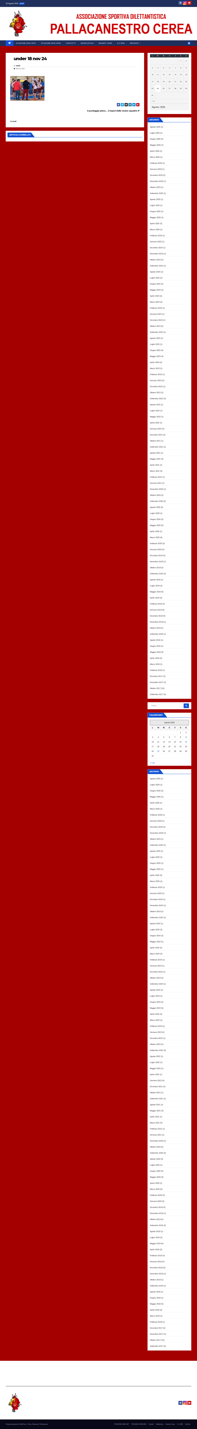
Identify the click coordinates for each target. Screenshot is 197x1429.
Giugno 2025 (155, 211)
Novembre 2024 (156, 254)
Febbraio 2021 (156, 477)
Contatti (71, 43)
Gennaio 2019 (156, 610)
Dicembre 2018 (156, 616)
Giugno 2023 (155, 350)
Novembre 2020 (156, 489)
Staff (18, 66)
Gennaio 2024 (156, 314)
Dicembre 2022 (156, 386)
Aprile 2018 (154, 658)
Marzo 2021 (155, 471)
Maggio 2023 (155, 356)
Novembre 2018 (156, 622)
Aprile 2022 (154, 423)
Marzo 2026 (155, 157)
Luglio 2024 (155, 278)
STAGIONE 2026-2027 (26, 43)
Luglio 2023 (155, 344)
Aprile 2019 (154, 598)
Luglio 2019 (155, 586)
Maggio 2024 (155, 290)
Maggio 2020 (155, 525)
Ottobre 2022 (155, 393)
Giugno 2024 (155, 284)
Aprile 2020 (154, 531)
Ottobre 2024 (155, 260)
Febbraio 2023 (156, 374)
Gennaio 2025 (156, 242)
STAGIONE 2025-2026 (51, 43)
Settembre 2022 (156, 399)
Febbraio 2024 (156, 308)
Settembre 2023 (156, 332)
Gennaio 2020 (156, 549)
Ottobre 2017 (155, 688)
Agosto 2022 (155, 405)
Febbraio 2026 (156, 163)
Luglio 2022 (155, 411)
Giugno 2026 (155, 139)
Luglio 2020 (155, 513)
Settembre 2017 (156, 694)
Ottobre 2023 (155, 326)
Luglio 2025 (155, 205)
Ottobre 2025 (155, 187)
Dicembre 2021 (156, 435)
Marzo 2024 (155, 302)
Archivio (134, 43)
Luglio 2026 (155, 133)
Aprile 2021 (154, 465)
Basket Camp (105, 43)
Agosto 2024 (155, 272)
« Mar (153, 101)
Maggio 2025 (155, 217)
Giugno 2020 (155, 519)
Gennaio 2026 (156, 169)
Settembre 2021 (156, 447)
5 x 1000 (121, 43)
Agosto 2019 (155, 580)
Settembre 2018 (156, 634)
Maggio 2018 (155, 652)
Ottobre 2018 (155, 628)
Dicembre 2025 (156, 175)
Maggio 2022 (155, 417)
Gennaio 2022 (156, 429)
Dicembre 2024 (156, 248)
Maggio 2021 (155, 459)
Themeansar (44, 1424)
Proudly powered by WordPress (16, 1424)
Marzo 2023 (155, 368)
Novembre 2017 (156, 682)
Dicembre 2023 (156, 320)
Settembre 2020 (156, 501)
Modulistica (87, 43)
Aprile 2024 (154, 296)
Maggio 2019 (155, 592)
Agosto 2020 (155, 507)
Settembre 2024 (156, 266)
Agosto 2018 (155, 640)
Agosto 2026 (155, 127)
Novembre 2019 (156, 562)
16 (186, 742)
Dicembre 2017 (156, 676)
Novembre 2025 (156, 181)
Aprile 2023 (154, 362)
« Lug (152, 763)
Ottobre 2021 (155, 441)
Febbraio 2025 (156, 236)
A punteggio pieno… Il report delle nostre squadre (112, 111)
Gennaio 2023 (156, 380)
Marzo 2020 (155, 537)
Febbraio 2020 (156, 543)
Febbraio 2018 (156, 670)
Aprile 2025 (154, 223)
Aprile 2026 (154, 151)
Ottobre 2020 (155, 495)
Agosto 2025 (155, 199)
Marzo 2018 (155, 664)
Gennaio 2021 (156, 483)
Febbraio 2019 (156, 604)
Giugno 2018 (155, 646)
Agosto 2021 (155, 453)
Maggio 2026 (155, 145)
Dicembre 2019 (156, 556)
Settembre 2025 (156, 193)
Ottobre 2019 (155, 568)
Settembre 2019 (156, 574)
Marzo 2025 (155, 230)
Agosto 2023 (155, 338)
